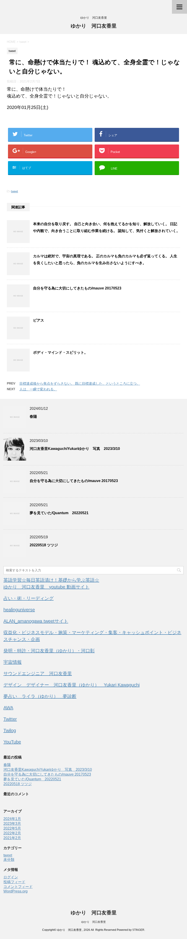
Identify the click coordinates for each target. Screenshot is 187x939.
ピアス (38, 320)
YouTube (12, 741)
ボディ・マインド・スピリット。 (60, 352)
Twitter (10, 719)
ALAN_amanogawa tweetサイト (35, 621)
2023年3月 (12, 823)
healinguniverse (19, 609)
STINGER (138, 929)
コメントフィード (18, 887)
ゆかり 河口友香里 (94, 26)
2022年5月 (12, 828)
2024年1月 (12, 819)
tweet (14, 191)
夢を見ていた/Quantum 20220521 (59, 513)
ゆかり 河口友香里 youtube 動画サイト (46, 586)
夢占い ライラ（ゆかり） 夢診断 (39, 696)
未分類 (8, 860)
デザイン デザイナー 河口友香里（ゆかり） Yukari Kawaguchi (71, 684)
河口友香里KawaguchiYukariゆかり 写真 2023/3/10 (75, 449)
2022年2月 (12, 833)
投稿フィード (14, 882)
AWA (8, 707)
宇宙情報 (12, 662)
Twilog (9, 730)
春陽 (33, 416)
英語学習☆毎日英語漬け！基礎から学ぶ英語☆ (51, 580)
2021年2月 (12, 838)
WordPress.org (15, 891)
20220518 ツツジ (44, 545)
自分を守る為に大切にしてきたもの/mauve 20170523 (77, 288)
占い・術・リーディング (28, 598)
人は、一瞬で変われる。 (38, 389)
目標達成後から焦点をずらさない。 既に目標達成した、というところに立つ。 (79, 383)
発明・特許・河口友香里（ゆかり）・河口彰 (49, 650)
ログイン (10, 877)
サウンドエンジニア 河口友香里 (37, 673)
